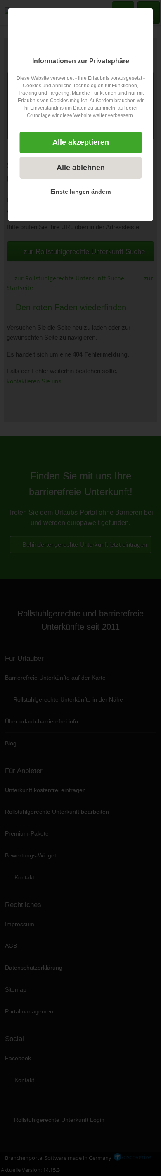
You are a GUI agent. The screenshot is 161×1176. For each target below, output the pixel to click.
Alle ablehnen (81, 167)
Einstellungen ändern (80, 191)
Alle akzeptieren (80, 142)
